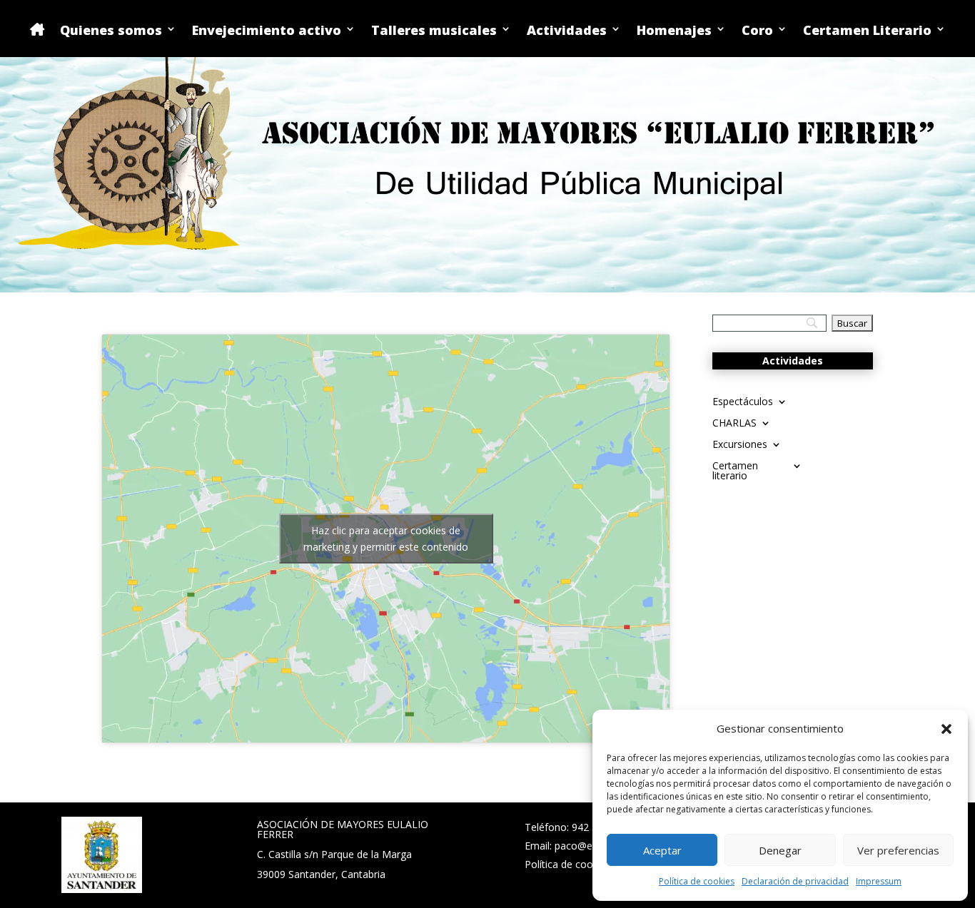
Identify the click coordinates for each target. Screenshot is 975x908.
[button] (946, 729)
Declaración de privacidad (795, 881)
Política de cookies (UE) (579, 864)
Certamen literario (735, 471)
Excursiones (739, 445)
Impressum (878, 881)
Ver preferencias (898, 850)
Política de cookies (696, 881)
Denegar (780, 850)
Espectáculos (742, 402)
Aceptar (662, 850)
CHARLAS (734, 423)
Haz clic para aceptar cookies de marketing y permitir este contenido (385, 539)
